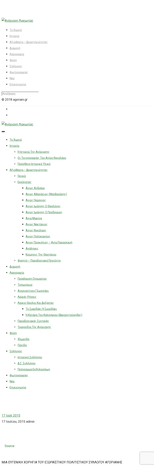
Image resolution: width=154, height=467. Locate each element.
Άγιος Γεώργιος (36, 200)
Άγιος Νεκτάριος (37, 224)
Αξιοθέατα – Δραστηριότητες (29, 42)
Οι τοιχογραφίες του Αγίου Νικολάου (42, 157)
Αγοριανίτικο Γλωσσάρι (33, 290)
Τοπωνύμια (25, 284)
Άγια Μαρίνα (34, 218)
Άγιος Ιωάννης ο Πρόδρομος (44, 212)
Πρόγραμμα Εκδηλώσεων (34, 369)
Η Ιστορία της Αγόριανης (34, 151)
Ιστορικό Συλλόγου (30, 357)
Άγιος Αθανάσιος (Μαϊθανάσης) (46, 194)
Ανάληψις (32, 248)
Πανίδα (22, 345)
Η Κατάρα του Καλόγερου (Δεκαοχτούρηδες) (54, 315)
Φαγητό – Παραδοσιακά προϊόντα (39, 260)
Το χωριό (16, 30)
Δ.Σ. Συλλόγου (26, 363)
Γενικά (22, 176)
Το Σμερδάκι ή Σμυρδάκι (41, 309)
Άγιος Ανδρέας (35, 188)
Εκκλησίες (24, 182)
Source (9, 446)
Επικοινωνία (18, 84)
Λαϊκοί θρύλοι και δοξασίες (36, 302)
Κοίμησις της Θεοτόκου (41, 254)
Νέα (12, 78)
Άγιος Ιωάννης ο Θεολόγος (43, 206)
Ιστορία (14, 36)
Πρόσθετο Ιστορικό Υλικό (34, 164)
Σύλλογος (16, 66)
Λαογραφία (17, 54)
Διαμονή (15, 48)
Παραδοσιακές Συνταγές (33, 321)
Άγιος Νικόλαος (36, 230)
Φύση (13, 60)
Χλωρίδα (23, 339)
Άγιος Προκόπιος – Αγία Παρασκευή (49, 242)
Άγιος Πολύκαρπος (38, 236)
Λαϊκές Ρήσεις (27, 296)
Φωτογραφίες (19, 72)
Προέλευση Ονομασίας (32, 278)
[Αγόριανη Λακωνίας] (17, 21)
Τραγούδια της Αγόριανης (34, 327)
